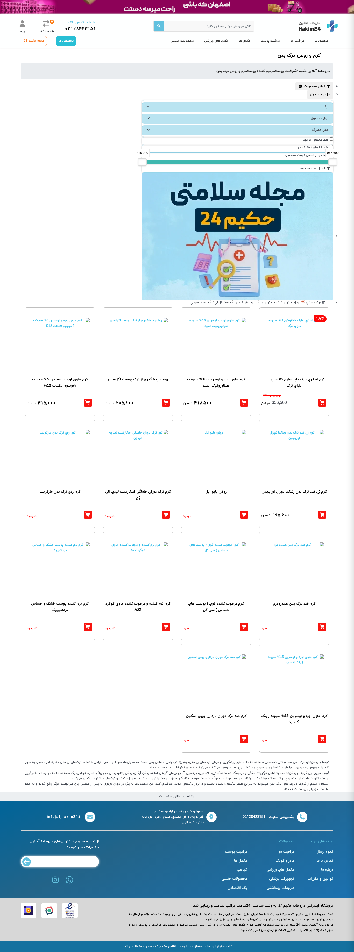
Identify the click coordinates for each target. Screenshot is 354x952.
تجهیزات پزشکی (281, 878)
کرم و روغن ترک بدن (231, 71)
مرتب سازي (314, 302)
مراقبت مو (297, 41)
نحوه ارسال (324, 851)
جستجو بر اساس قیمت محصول (307, 155)
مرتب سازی (318, 94)
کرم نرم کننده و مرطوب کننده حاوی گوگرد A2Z (137, 606)
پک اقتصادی (237, 887)
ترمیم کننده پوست (260, 71)
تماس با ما (325, 860)
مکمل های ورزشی (216, 41)
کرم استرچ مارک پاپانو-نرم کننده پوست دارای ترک (294, 382)
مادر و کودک (284, 860)
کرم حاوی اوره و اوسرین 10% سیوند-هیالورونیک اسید (216, 382)
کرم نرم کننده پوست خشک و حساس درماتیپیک (60, 606)
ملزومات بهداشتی (280, 887)
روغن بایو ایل (216, 491)
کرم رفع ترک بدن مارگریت (59, 491)
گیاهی (242, 869)
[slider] (142, 162)
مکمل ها (244, 41)
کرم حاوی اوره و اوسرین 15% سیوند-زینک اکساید (294, 719)
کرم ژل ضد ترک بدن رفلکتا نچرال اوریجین (294, 491)
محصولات (321, 41)
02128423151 (80, 28)
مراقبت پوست (270, 41)
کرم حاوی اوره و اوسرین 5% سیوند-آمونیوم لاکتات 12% (60, 382)
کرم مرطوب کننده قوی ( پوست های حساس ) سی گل (216, 606)
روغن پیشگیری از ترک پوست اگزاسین (138, 379)
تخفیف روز (66, 41)
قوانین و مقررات (320, 878)
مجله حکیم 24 (34, 41)
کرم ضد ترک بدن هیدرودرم (294, 603)
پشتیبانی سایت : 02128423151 (268, 816)
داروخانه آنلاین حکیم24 (312, 71)
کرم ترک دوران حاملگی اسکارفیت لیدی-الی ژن (138, 494)
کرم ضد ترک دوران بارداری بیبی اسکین (216, 715)
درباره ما (327, 869)
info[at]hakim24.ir (64, 816)
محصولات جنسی (182, 41)
